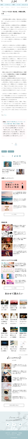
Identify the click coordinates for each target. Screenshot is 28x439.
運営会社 (18, 434)
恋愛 (2, 4)
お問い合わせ (14, 432)
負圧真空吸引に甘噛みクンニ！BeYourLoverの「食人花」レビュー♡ (19, 398)
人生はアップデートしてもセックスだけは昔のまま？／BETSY (19, 206)
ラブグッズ (13, 7)
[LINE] (20, 156)
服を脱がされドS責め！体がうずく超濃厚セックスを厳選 (19, 226)
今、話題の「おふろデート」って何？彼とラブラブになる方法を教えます (19, 366)
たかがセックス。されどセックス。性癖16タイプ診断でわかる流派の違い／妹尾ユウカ (19, 378)
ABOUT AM (7, 432)
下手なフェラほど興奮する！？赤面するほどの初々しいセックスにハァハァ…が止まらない (19, 246)
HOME (2, 7)
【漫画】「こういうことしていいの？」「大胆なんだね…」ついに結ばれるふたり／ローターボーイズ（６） (19, 233)
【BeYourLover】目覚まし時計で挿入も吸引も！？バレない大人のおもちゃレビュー (19, 391)
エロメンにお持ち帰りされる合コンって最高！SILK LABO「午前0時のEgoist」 (20, 252)
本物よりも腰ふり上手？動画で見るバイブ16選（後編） (19, 239)
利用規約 (20, 432)
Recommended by (21, 354)
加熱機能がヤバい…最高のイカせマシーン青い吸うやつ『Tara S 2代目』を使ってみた (19, 372)
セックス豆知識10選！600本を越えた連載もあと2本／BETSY (19, 193)
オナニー (4, 151)
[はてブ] (17, 156)
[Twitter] (15, 156)
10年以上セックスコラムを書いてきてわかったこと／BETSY (19, 200)
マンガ (18, 4)
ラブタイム (7, 4)
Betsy (5, 115)
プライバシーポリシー (11, 434)
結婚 (14, 4)
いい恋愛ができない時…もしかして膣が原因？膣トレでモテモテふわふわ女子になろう (19, 385)
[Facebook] (12, 156)
